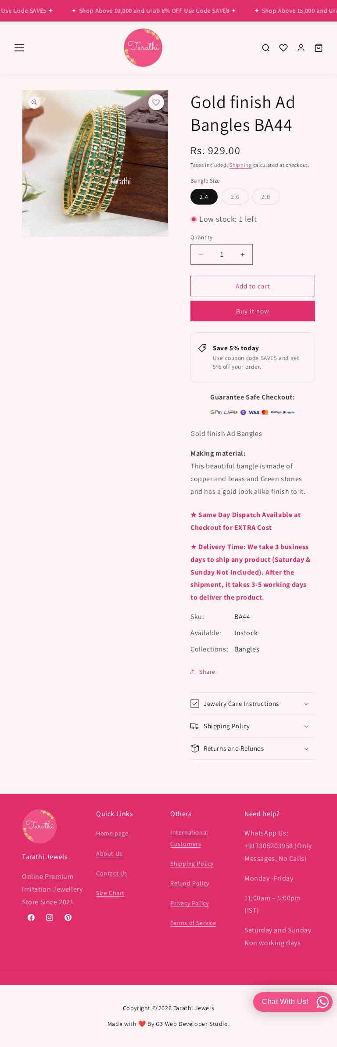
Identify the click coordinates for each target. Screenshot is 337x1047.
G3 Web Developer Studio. (192, 1024)
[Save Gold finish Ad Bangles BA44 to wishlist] (156, 102)
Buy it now (252, 311)
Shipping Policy (192, 863)
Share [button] (207, 672)
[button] (252, 704)
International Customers (189, 837)
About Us (109, 853)
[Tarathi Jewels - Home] (143, 48)
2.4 (204, 197)
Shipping (240, 165)
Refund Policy (189, 883)
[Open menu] (19, 48)
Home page (112, 833)
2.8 (271, 198)
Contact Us (111, 873)
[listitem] (266, 48)
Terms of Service (193, 923)
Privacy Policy (189, 903)
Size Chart (110, 893)
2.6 (240, 198)
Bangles (246, 649)
